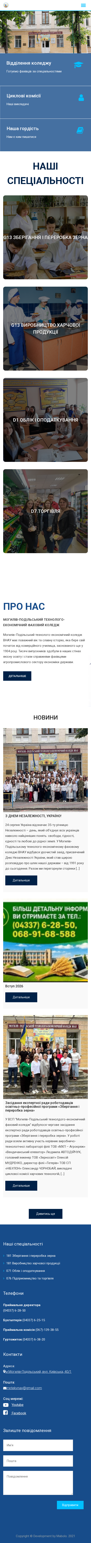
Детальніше (21, 880)
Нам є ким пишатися (21, 137)
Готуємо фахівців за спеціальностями (34, 71)
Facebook (18, 1413)
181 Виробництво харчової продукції (33, 1263)
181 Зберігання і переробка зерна (30, 1256)
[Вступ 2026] (45, 940)
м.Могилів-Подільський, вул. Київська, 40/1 (38, 1372)
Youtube (17, 1405)
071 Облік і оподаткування (25, 1271)
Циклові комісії (24, 95)
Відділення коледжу (28, 63)
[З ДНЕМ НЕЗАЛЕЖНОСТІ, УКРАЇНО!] (45, 770)
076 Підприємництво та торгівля (30, 1278)
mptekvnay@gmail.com (24, 1388)
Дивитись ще (45, 1213)
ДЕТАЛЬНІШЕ (17, 676)
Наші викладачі (18, 104)
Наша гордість (23, 128)
